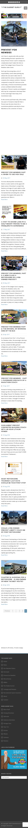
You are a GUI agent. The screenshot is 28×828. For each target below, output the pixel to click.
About (5, 696)
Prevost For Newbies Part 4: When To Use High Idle (13, 173)
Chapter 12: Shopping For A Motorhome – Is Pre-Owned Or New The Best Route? (13, 579)
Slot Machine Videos (9, 668)
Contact (6, 700)
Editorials (6, 716)
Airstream (6, 672)
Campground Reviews (10, 689)
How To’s (6, 727)
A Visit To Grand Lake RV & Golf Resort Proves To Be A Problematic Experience (14, 224)
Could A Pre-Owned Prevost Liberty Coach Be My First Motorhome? (13, 530)
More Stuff (7, 709)
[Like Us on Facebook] (14, 759)
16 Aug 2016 (6, 435)
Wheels (6, 734)
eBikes (5, 682)
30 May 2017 (6, 178)
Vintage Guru (7, 723)
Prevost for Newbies (9, 675)
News (5, 665)
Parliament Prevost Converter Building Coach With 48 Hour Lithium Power (13, 428)
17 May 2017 (6, 229)
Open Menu (25, 8)
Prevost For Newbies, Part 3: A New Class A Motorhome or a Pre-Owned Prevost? (13, 276)
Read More (4, 199)
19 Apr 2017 (6, 386)
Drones (6, 730)
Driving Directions (9, 713)
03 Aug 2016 (6, 536)
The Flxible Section (9, 686)
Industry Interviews (9, 720)
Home (5, 661)
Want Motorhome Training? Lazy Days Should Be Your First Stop (13, 481)
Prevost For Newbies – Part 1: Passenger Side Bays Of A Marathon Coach (14, 380)
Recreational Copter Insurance (12, 693)
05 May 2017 (6, 283)
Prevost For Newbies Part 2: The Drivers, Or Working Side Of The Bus (13, 329)
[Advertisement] (14, 133)
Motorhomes (7, 679)
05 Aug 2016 (6, 486)
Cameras (6, 737)
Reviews (6, 741)
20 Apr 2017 (6, 334)
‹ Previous (7, 611)
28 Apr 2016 (6, 585)
